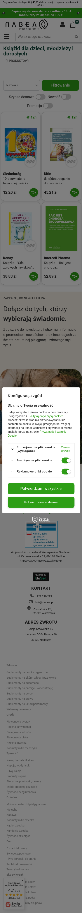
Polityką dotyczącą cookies (45, 416)
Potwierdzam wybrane (41, 502)
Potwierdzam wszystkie (41, 488)
